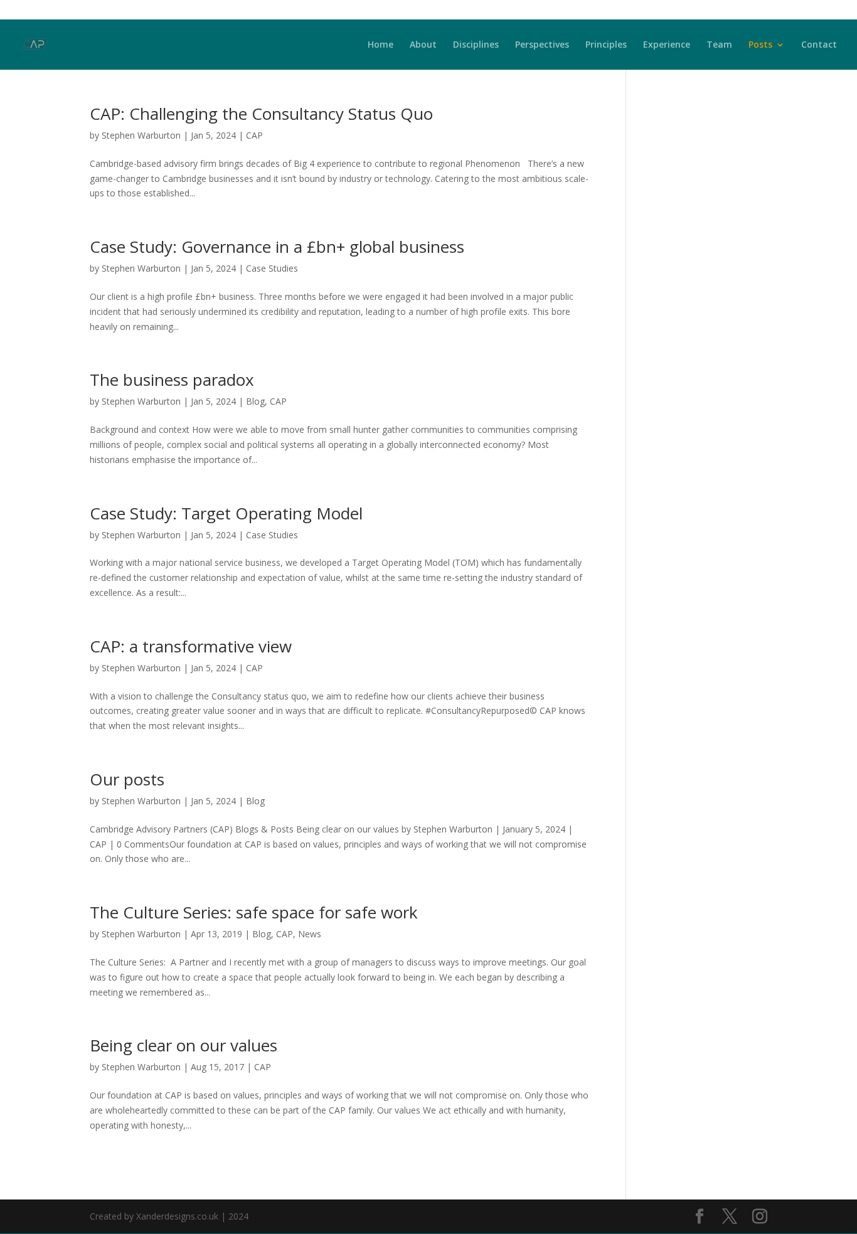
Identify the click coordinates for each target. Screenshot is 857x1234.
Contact (819, 45)
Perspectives (542, 45)
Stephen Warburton (141, 135)
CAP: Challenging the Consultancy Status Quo (261, 113)
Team (719, 45)
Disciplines (476, 45)
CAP (254, 135)
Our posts (127, 779)
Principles (606, 45)
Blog (255, 401)
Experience (666, 45)
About (423, 45)
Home (380, 45)
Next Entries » (560, 1178)
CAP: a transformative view (191, 646)
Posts (760, 45)
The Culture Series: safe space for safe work (254, 912)
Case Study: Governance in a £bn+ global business (277, 246)
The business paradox (172, 379)
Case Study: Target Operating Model (226, 513)
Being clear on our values (183, 1045)
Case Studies (272, 268)
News (309, 934)
